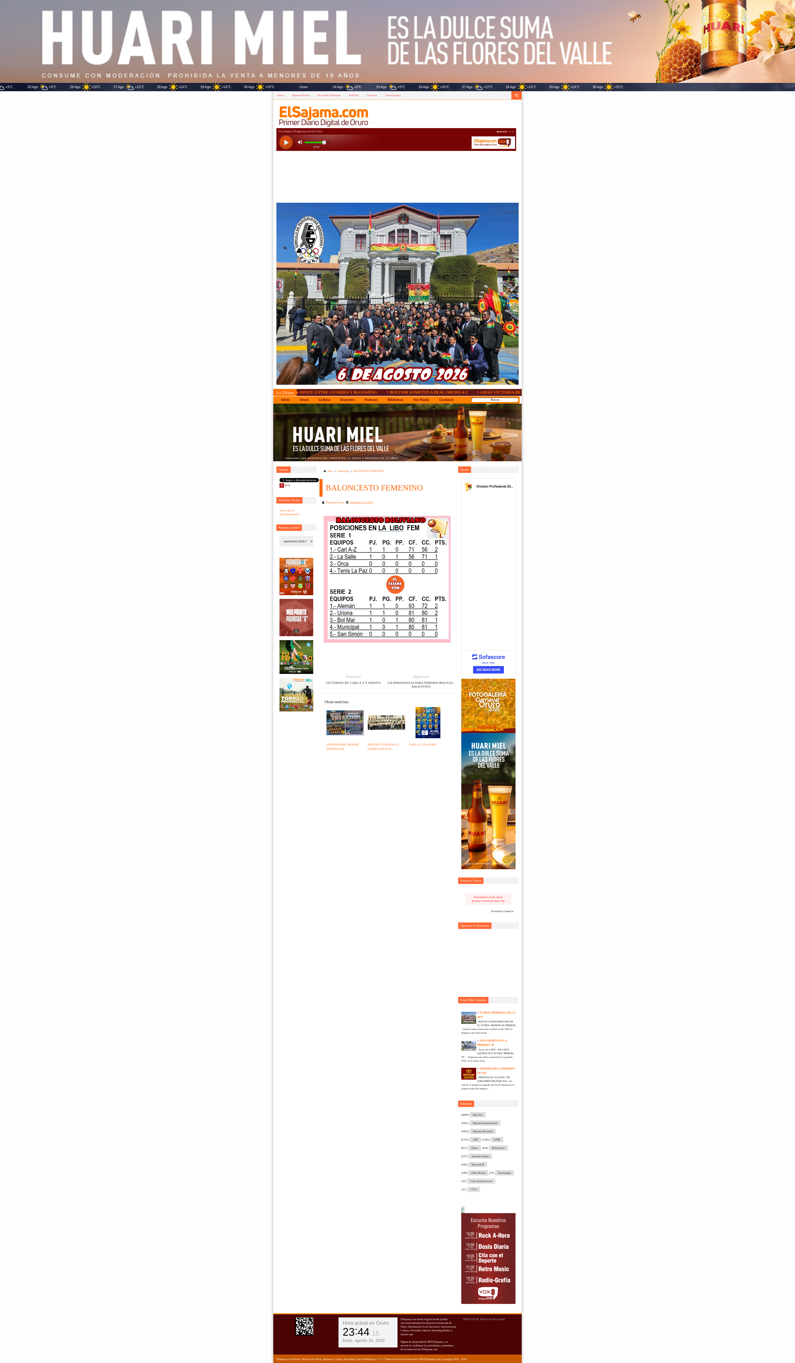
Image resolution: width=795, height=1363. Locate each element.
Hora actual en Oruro (366, 1323)
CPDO (473, 1189)
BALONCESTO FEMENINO (368, 471)
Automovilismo (480, 1156)
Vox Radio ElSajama (329, 95)
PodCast (353, 95)
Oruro (474, 1147)
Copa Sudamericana (481, 1181)
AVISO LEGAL (471, 1319)
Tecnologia (504, 1172)
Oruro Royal (478, 1172)
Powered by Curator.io (502, 911)
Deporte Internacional (485, 1123)
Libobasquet (343, 471)
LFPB (497, 1139)
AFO (475, 1139)
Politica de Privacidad (492, 1319)
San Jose (477, 1114)
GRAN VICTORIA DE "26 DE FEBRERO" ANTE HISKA (441, 392)
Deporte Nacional (483, 1131)
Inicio (280, 95)
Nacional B (477, 1164)
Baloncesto (498, 1147)
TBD (380, 1359)
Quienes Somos (301, 95)
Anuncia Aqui (393, 95)
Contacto (372, 95)
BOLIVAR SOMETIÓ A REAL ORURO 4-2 (338, 392)
